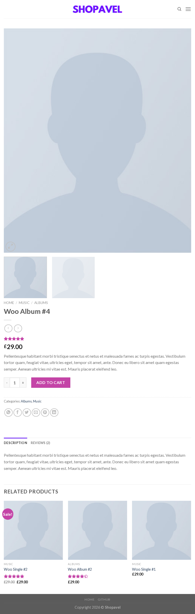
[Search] (179, 9)
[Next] (181, 140)
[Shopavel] (97, 9)
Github (104, 599)
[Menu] (188, 9)
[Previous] (14, 140)
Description (15, 443)
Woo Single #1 (144, 569)
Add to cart (50, 382)
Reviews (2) (40, 443)
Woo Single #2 (15, 569)
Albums (41, 303)
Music (24, 303)
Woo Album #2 (80, 569)
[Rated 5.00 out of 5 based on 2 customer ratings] (97, 339)
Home (9, 303)
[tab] (15, 443)
